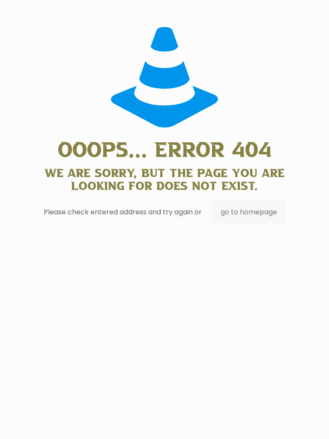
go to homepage (249, 212)
